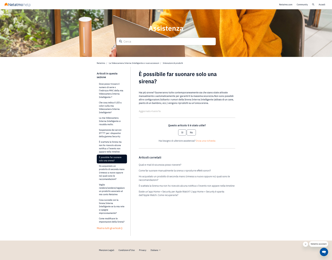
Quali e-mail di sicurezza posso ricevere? (160, 164)
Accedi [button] (322, 4)
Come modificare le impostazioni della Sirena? (112, 220)
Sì (182, 132)
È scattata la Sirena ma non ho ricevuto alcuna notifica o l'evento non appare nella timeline (187, 185)
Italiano (155, 250)
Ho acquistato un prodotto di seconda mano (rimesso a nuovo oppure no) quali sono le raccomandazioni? (184, 178)
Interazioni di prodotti (173, 63)
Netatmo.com (285, 4)
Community (302, 4)
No (191, 132)
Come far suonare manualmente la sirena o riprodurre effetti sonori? (175, 170)
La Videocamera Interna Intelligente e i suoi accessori (134, 63)
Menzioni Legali (106, 250)
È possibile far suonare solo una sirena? (110, 159)
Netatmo (101, 63)
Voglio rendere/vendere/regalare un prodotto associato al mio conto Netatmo (112, 189)
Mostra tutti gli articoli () (109, 228)
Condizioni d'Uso (127, 250)
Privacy (142, 250)
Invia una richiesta (205, 140)
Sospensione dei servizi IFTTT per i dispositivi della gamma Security (110, 133)
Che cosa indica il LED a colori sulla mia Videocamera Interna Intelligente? (110, 107)
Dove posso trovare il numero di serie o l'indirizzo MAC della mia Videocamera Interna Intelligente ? (111, 90)
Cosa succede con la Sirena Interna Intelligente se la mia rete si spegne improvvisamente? (111, 206)
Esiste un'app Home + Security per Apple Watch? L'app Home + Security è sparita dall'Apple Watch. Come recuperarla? (181, 193)
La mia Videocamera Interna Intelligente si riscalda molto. (110, 121)
